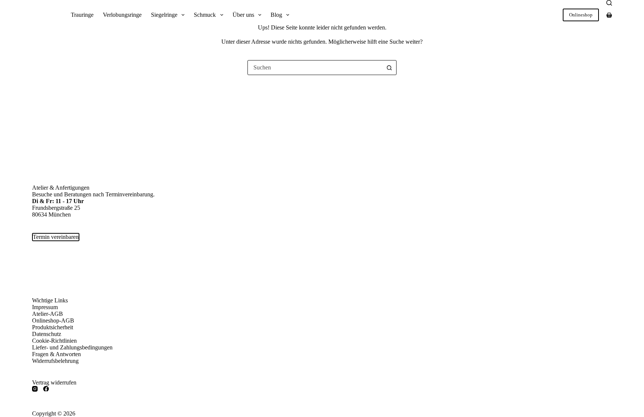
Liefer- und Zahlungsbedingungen (72, 347)
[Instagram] (35, 389)
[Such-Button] (389, 67)
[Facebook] (46, 389)
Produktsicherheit (52, 327)
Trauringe (82, 15)
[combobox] (315, 67)
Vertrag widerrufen (54, 382)
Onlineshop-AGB (53, 320)
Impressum (45, 307)
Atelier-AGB (47, 314)
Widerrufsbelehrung (55, 361)
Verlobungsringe (122, 15)
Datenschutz (46, 334)
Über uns (243, 15)
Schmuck (205, 15)
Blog (276, 15)
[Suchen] (609, 3)
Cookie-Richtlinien (54, 340)
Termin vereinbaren (56, 237)
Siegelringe (164, 15)
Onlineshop (581, 15)
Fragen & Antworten (56, 354)
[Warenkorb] (609, 15)
